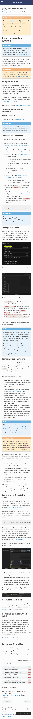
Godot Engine (17, 2)
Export (7, 12)
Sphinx (10, 714)
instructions (17, 152)
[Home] (2, 11)
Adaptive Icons (15, 391)
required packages (21, 154)
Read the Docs (6, 716)
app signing (18, 539)
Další (27, 701)
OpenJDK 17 (19, 119)
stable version (12, 31)
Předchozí (7, 701)
